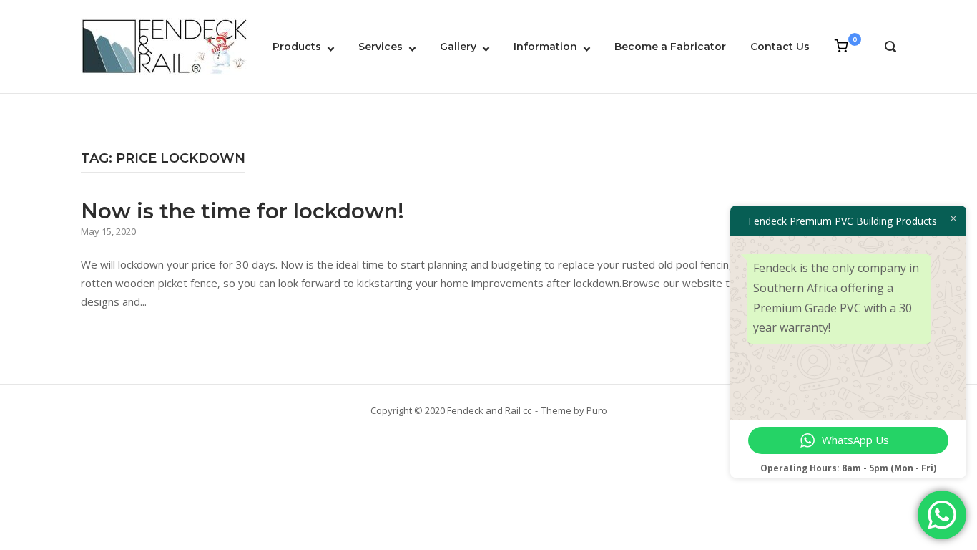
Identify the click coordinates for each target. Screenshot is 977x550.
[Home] (165, 45)
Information (545, 46)
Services (380, 46)
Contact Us (780, 46)
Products (297, 46)
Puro (596, 410)
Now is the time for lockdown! (242, 210)
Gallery (458, 46)
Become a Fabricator (670, 46)
